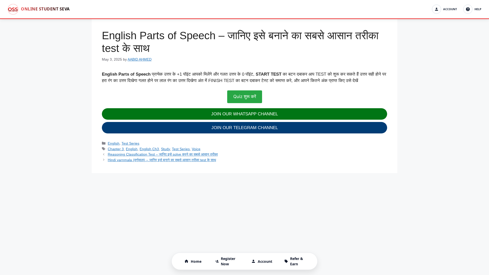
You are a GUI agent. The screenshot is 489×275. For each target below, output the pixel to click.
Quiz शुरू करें (244, 96)
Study (165, 149)
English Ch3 (149, 149)
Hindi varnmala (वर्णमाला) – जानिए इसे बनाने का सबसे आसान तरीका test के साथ (162, 160)
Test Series (130, 143)
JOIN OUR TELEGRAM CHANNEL (244, 127)
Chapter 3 (116, 149)
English (113, 143)
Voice (196, 149)
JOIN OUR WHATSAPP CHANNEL (244, 114)
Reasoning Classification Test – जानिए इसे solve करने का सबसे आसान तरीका (163, 154)
